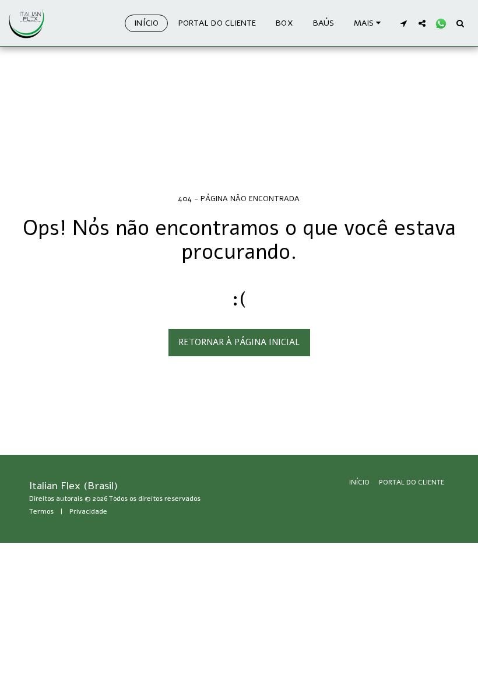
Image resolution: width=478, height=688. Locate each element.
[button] (403, 23)
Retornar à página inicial (239, 342)
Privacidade (88, 511)
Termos (41, 511)
